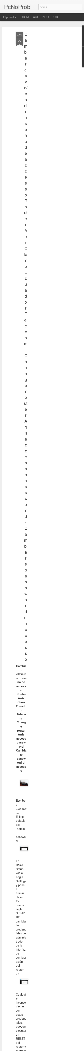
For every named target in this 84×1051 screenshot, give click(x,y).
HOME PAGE (30, 17)
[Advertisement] (49, 96)
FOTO (55, 17)
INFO (45, 17)
